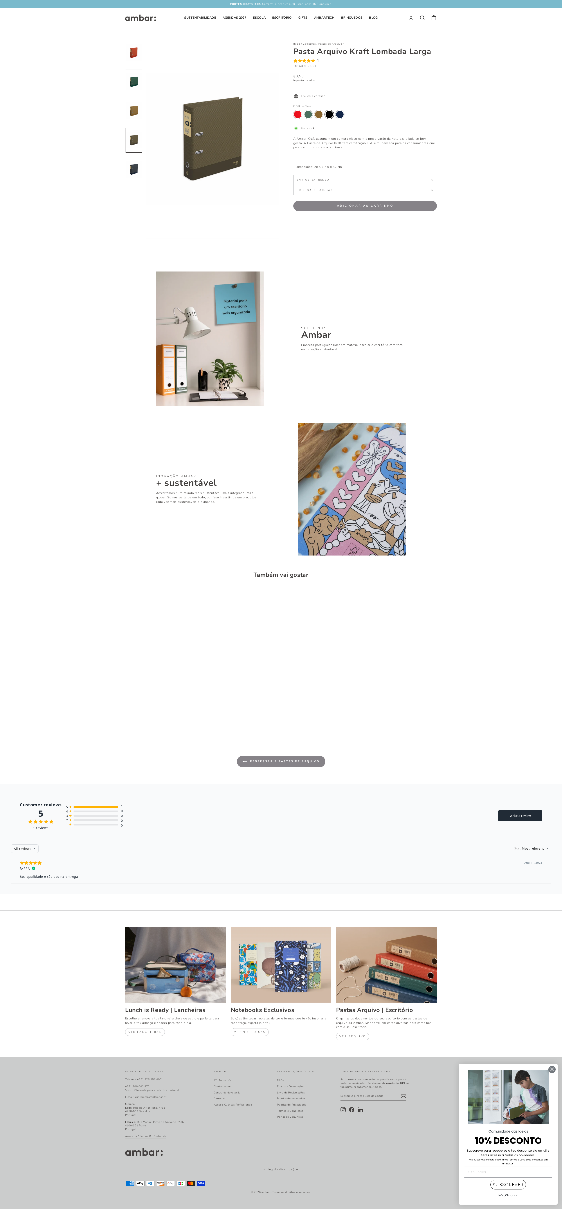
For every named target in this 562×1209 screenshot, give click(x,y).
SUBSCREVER (508, 1185)
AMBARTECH (324, 18)
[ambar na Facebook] (351, 1109)
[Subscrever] (403, 1096)
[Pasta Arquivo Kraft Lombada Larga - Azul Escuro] (152, 719)
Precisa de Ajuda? (315, 190)
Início (296, 43)
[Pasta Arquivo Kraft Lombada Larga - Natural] (140, 719)
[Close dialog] (552, 1069)
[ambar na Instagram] (343, 1109)
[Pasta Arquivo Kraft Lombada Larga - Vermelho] (128, 719)
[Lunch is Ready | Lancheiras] (175, 965)
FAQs (280, 1080)
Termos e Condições (290, 1111)
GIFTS (303, 18)
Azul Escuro (339, 114)
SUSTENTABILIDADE (200, 18)
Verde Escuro (308, 114)
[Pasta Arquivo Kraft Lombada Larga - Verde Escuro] (134, 719)
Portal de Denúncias (290, 1117)
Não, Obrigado (508, 1195)
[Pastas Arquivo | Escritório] (386, 965)
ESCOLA (259, 18)
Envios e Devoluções (290, 1086)
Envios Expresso (313, 179)
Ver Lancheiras (145, 1032)
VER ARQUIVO (352, 1036)
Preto (329, 114)
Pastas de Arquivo (330, 43)
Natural (318, 114)
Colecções (309, 43)
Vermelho (297, 114)
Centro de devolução (227, 1092)
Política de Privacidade (291, 1104)
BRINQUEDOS (352, 18)
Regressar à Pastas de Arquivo (284, 761)
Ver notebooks (250, 1032)
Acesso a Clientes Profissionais (145, 1136)
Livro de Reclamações (291, 1092)
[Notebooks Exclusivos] (281, 965)
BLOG (373, 18)
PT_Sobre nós (223, 1080)
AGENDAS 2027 (234, 18)
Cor (302, 106)
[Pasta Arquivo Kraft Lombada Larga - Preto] (146, 719)
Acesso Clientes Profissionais (233, 1104)
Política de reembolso (291, 1098)
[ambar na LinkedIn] (360, 1109)
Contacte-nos (222, 1086)
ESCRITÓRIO (282, 18)
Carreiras (219, 1098)
